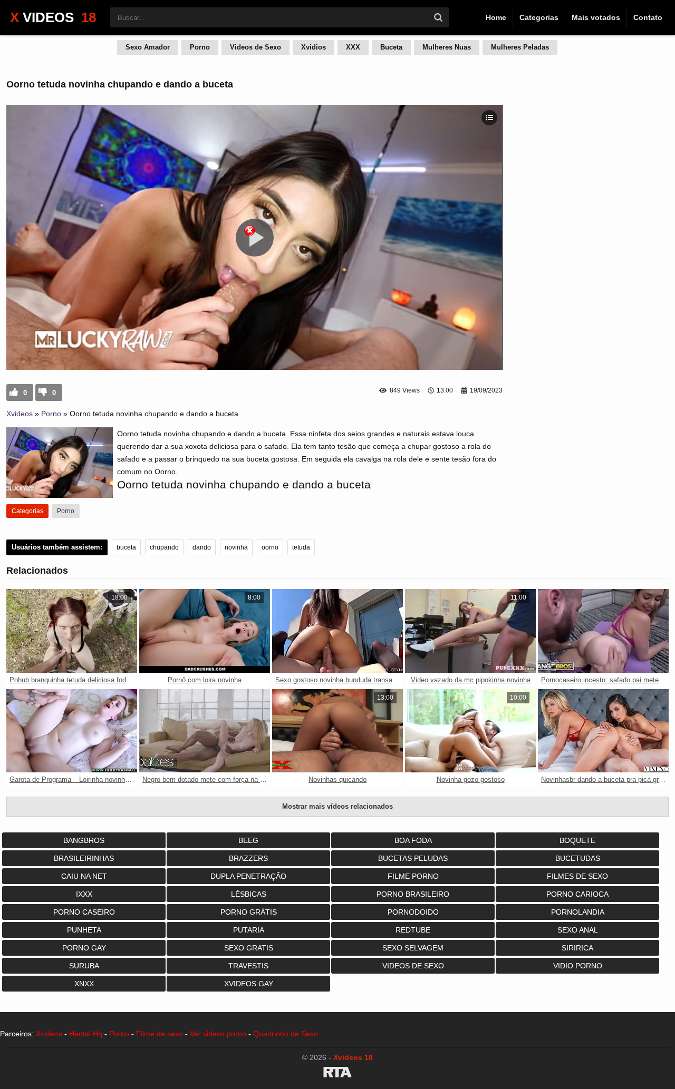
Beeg (248, 840)
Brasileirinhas (84, 858)
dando (201, 547)
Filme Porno (413, 876)
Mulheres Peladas (520, 47)
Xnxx (84, 983)
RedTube (413, 930)
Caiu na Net (84, 876)
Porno (200, 47)
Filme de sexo (159, 1033)
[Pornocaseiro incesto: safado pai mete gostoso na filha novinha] (603, 631)
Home (496, 17)
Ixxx (84, 894)
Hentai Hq (85, 1033)
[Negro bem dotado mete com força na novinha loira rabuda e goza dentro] (204, 731)
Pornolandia (577, 912)
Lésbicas (248, 894)
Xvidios (313, 47)
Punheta (84, 930)
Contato (647, 17)
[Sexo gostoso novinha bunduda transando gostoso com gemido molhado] (337, 631)
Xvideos (19, 413)
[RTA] (337, 1074)
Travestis (248, 966)
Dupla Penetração (248, 876)
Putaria (248, 930)
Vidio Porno (577, 966)
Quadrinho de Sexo (285, 1033)
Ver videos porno (218, 1033)
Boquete (577, 840)
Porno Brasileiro (413, 894)
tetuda (301, 547)
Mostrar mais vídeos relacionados (337, 806)
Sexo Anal (577, 930)
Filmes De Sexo (577, 876)
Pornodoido (413, 912)
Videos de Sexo (255, 47)
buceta (126, 547)
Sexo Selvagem (412, 948)
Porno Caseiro (84, 912)
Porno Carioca (577, 894)
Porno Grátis (248, 912)
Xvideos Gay (248, 983)
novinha (236, 547)
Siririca (577, 948)
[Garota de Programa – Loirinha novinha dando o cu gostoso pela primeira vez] (71, 731)
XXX (353, 47)
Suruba (84, 966)
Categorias (538, 17)
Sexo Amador (148, 47)
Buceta (391, 47)
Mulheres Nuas (446, 47)
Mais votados (596, 17)
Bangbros (83, 840)
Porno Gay (84, 948)
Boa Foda (413, 840)
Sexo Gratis (248, 948)
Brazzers (248, 858)
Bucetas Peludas (413, 858)
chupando (164, 547)
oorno (270, 547)
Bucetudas (577, 858)
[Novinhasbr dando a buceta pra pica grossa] (603, 731)
